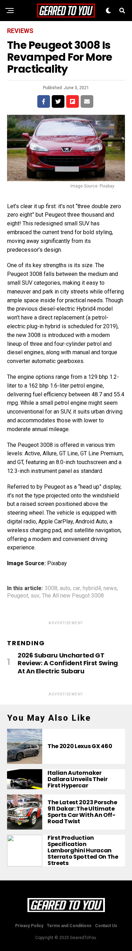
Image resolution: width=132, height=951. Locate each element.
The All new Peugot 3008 (73, 596)
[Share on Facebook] (43, 101)
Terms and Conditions (69, 925)
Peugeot (17, 596)
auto (65, 588)
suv (35, 596)
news (110, 588)
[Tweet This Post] (58, 101)
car (76, 588)
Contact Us (106, 925)
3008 (51, 588)
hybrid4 (92, 588)
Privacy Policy (29, 925)
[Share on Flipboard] (72, 101)
